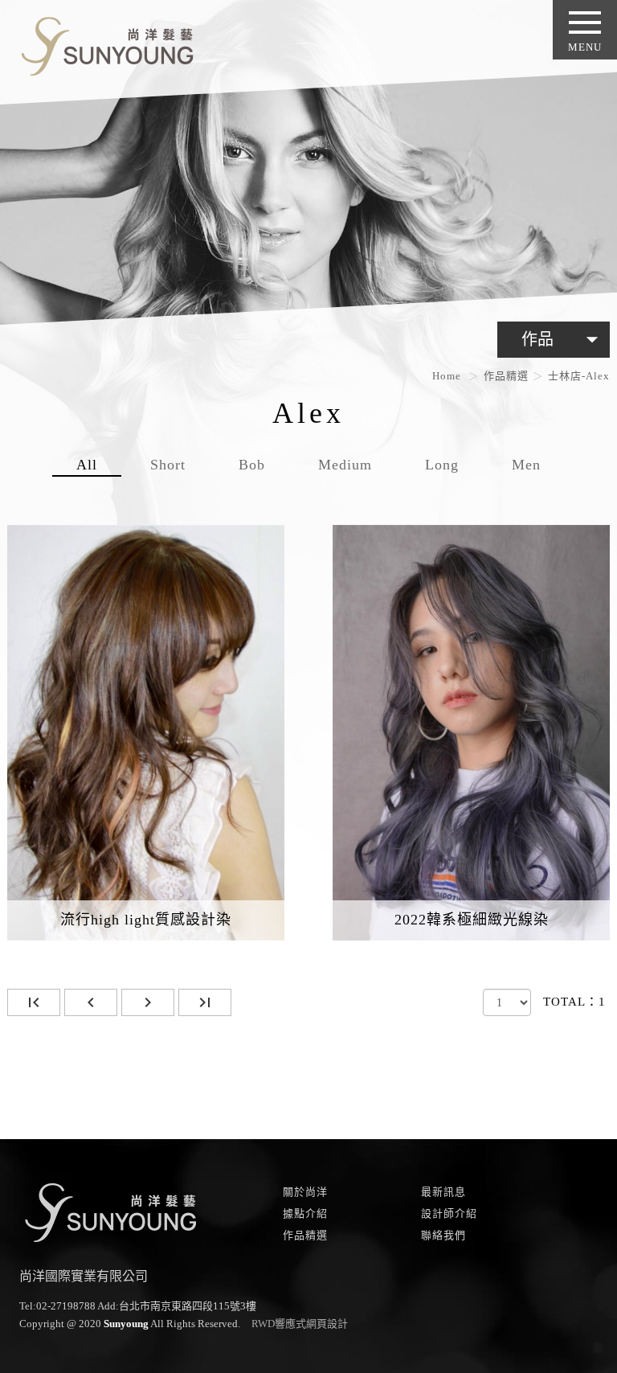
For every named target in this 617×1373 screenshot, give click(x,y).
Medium (345, 465)
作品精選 (506, 376)
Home (446, 376)
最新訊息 (443, 1192)
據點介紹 (305, 1213)
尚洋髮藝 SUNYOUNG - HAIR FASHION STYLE (101, 43)
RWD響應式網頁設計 (299, 1324)
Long (442, 465)
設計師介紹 (449, 1213)
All (86, 465)
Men (526, 465)
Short (168, 465)
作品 (563, 339)
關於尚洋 (305, 1192)
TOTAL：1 (574, 1001)
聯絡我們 (443, 1235)
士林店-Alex (579, 376)
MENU (585, 47)
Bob (252, 465)
